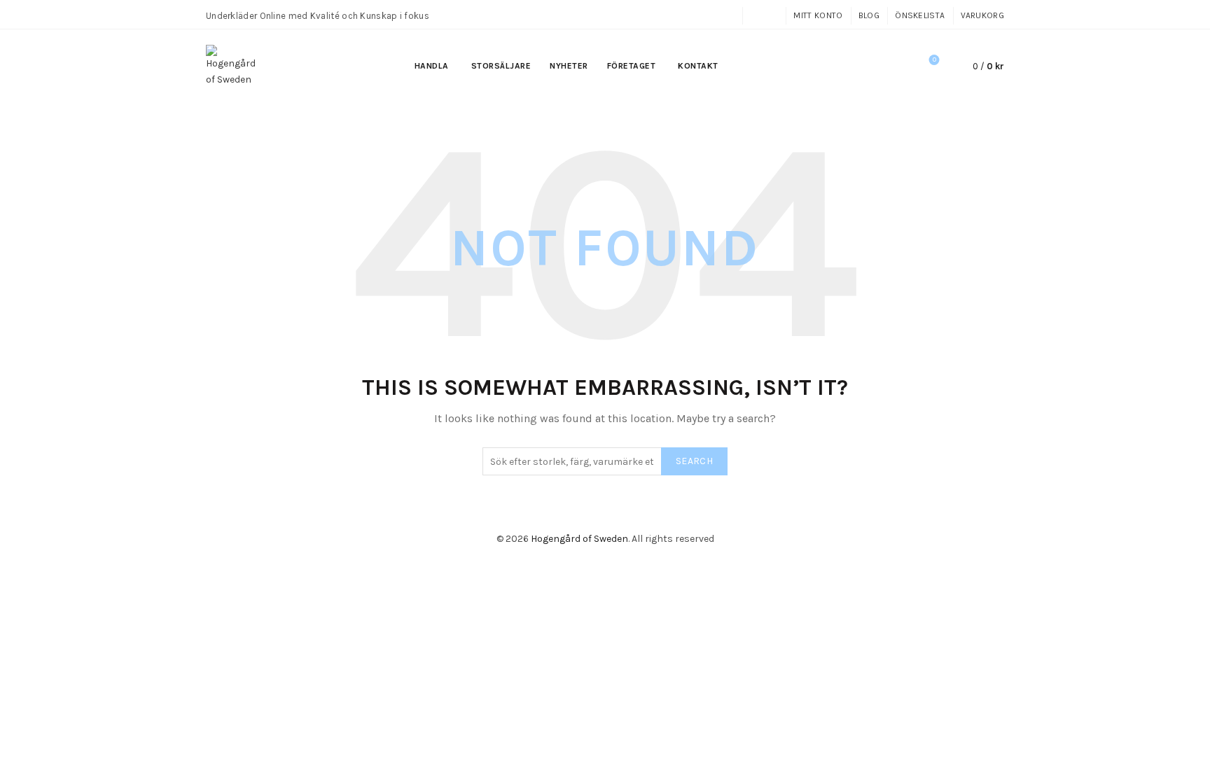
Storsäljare (501, 66)
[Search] (895, 66)
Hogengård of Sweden (579, 539)
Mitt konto (817, 15)
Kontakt (698, 66)
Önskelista (920, 15)
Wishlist (934, 60)
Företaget (631, 66)
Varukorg (982, 15)
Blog (868, 15)
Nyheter (569, 66)
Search (694, 461)
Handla (432, 66)
